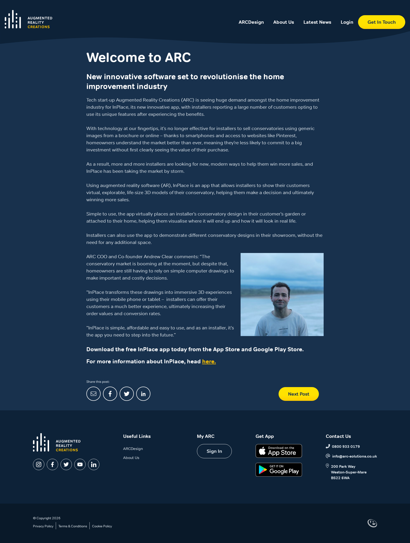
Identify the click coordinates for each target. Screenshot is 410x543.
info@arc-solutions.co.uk (354, 456)
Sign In (214, 451)
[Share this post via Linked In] (143, 394)
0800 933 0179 (346, 446)
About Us (283, 22)
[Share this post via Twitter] (127, 394)
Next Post (298, 394)
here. (209, 361)
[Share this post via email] (93, 394)
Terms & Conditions (72, 526)
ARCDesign (251, 22)
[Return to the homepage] (28, 19)
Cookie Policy (102, 526)
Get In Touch (382, 22)
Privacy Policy (43, 526)
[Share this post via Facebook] (110, 394)
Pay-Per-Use (251, 38)
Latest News (317, 22)
